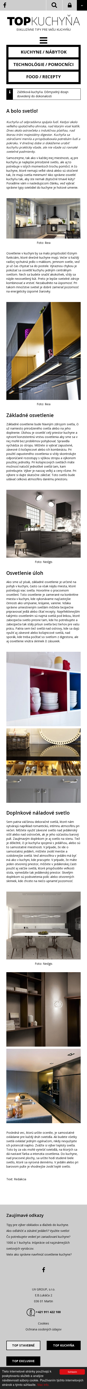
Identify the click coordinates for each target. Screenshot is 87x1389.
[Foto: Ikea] (43, 689)
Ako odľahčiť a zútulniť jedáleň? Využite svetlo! (37, 1231)
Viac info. (43, 1384)
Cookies (43, 1323)
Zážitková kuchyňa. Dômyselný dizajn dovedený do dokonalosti (42, 94)
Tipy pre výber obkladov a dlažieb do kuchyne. (37, 1225)
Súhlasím (72, 1371)
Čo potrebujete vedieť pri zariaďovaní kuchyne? (38, 1237)
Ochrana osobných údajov (43, 1329)
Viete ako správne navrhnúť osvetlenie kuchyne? (39, 1254)
